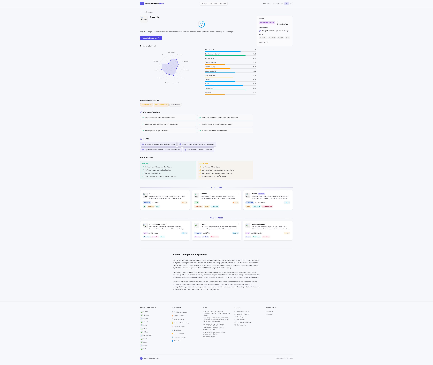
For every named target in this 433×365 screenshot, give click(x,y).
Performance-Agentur (244, 322)
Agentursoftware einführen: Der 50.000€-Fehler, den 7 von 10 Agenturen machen (216, 313)
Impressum (269, 314)
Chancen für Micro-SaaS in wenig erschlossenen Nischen (214, 333)
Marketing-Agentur (243, 314)
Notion (145, 349)
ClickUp (145, 322)
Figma (145, 339)
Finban (145, 312)
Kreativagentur (241, 317)
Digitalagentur (241, 325)
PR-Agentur (241, 320)
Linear (145, 345)
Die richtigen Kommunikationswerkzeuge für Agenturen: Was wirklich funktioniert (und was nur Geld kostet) (216, 319)
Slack (145, 329)
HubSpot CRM (147, 335)
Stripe (145, 325)
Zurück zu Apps (148, 12)
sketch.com (262, 42)
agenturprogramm (209, 337)
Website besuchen (150, 38)
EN (290, 4)
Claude (145, 318)
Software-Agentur (243, 311)
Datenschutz (270, 311)
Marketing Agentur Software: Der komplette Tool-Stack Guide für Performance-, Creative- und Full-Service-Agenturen (214, 326)
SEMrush (146, 315)
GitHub (145, 332)
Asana (145, 342)
